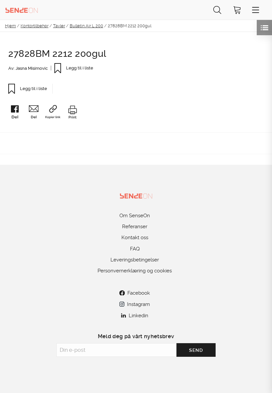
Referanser (134, 227)
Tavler (59, 25)
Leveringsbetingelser (134, 260)
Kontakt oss (134, 238)
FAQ (135, 249)
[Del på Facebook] (17, 113)
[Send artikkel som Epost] (36, 113)
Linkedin (138, 316)
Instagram (138, 304)
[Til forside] (21, 9)
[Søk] (217, 10)
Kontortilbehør (34, 25)
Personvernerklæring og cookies (135, 271)
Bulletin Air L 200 (86, 25)
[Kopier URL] (55, 113)
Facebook (138, 293)
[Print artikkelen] (72, 113)
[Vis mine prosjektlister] (264, 27)
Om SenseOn (134, 216)
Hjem (10, 25)
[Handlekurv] (237, 10)
